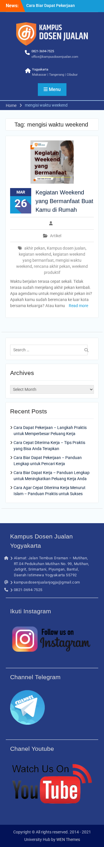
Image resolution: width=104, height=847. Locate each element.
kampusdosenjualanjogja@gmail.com (47, 582)
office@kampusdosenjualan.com (54, 57)
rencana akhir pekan (52, 266)
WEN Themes (68, 839)
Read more (78, 305)
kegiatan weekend (35, 254)
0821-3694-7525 (42, 51)
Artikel (55, 235)
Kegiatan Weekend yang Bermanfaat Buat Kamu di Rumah (64, 201)
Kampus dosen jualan (66, 248)
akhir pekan (34, 248)
